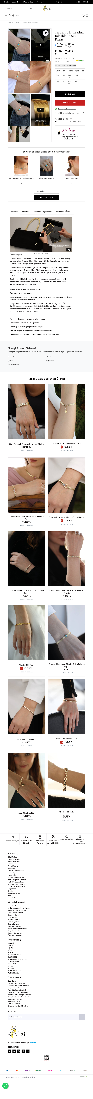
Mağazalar (12, 889)
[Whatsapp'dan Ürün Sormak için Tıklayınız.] (5, 1086)
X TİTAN (11, 968)
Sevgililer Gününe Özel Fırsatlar (19, 997)
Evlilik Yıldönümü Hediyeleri (18, 992)
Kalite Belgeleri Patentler (17, 880)
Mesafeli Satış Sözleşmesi (17, 910)
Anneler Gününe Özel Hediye (18, 986)
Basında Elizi (12, 898)
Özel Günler (12, 981)
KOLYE (10, 948)
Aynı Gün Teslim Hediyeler (17, 990)
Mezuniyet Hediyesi (15, 999)
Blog (9, 896)
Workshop (11, 868)
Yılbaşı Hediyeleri (14, 1001)
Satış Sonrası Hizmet (15, 913)
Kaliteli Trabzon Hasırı (16, 882)
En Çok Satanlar (14, 1004)
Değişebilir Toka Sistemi (16, 886)
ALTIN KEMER (13, 962)
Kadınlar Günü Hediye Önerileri (19, 995)
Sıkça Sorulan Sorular (15, 931)
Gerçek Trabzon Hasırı (26, 2)
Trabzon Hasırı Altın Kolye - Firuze (20, 178)
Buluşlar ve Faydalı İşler (16, 877)
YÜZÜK (10, 952)
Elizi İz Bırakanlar (14, 859)
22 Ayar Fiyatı (71, 45)
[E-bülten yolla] (82, 1017)
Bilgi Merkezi (12, 857)
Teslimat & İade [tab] (63, 211)
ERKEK (10, 966)
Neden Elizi (12, 875)
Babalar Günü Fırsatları (16, 983)
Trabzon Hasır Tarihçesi (16, 884)
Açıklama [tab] (14, 211)
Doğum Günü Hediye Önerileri (19, 988)
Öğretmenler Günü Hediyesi (18, 1006)
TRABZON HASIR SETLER (17, 959)
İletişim (10, 891)
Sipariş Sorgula (13, 924)
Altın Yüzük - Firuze (46, 178)
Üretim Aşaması (13, 873)
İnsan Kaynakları (14, 893)
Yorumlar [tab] (26, 211)
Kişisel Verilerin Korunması (17, 929)
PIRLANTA (12, 964)
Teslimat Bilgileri (14, 919)
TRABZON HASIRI (14, 971)
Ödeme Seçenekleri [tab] (43, 211)
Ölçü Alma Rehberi (15, 935)
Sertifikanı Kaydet (14, 926)
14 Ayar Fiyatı (60, 45)
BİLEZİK (11, 946)
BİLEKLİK (11, 943)
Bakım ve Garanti (14, 915)
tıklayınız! (33, 1042)
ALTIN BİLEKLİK (14, 973)
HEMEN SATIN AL (70, 102)
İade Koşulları (13, 906)
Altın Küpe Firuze (72, 178)
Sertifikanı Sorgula (10, 2)
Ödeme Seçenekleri (15, 933)
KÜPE (10, 950)
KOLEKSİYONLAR (14, 955)
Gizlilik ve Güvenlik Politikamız (19, 908)
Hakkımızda (12, 864)
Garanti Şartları (13, 922)
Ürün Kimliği (12, 917)
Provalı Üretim (13, 866)
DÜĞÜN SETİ (12, 957)
